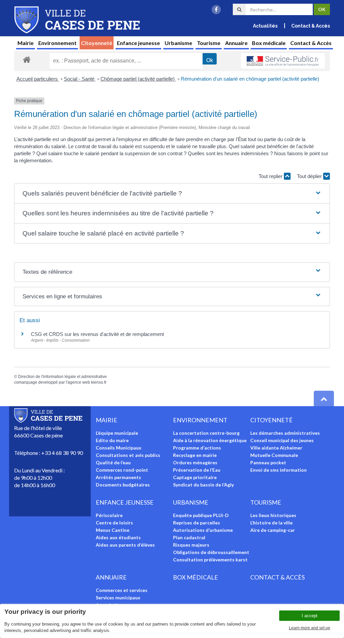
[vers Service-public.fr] (283, 61)
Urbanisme (178, 43)
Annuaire (236, 43)
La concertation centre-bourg (206, 433)
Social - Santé (80, 79)
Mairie (25, 43)
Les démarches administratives (285, 433)
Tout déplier (310, 176)
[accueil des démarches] (26, 59)
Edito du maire (112, 440)
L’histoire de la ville (271, 522)
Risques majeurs (191, 545)
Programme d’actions (197, 448)
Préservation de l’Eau (196, 470)
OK (322, 9)
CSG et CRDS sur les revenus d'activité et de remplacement (97, 334)
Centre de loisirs (114, 522)
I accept (309, 615)
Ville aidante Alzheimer (276, 448)
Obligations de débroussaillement (211, 552)
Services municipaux (118, 597)
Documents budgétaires (123, 484)
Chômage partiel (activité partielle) (138, 79)
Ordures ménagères (195, 462)
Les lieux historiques (273, 515)
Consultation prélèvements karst (210, 559)
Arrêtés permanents (118, 477)
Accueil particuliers (37, 79)
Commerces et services (121, 590)
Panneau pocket (268, 462)
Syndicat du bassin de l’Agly (203, 484)
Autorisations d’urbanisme (203, 530)
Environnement (57, 43)
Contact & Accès (310, 26)
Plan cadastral (189, 537)
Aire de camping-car (272, 530)
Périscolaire (109, 515)
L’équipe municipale (117, 433)
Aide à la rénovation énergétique (210, 440)
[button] (171, 194)
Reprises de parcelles (196, 522)
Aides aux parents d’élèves (125, 545)
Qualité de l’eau (113, 462)
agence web (79, 382)
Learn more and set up (309, 628)
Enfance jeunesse (138, 43)
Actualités (265, 26)
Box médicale (269, 43)
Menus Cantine (112, 530)
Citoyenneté (96, 43)
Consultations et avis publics (128, 455)
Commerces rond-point (122, 470)
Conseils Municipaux (118, 448)
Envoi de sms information (278, 470)
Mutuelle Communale (274, 455)
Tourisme (208, 43)
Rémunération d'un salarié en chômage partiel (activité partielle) (250, 79)
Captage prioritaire (195, 477)
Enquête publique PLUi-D (201, 515)
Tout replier (271, 176)
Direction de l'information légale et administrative (62, 376)
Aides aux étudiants (118, 537)
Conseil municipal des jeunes (282, 440)
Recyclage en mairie (195, 455)
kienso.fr (98, 382)
